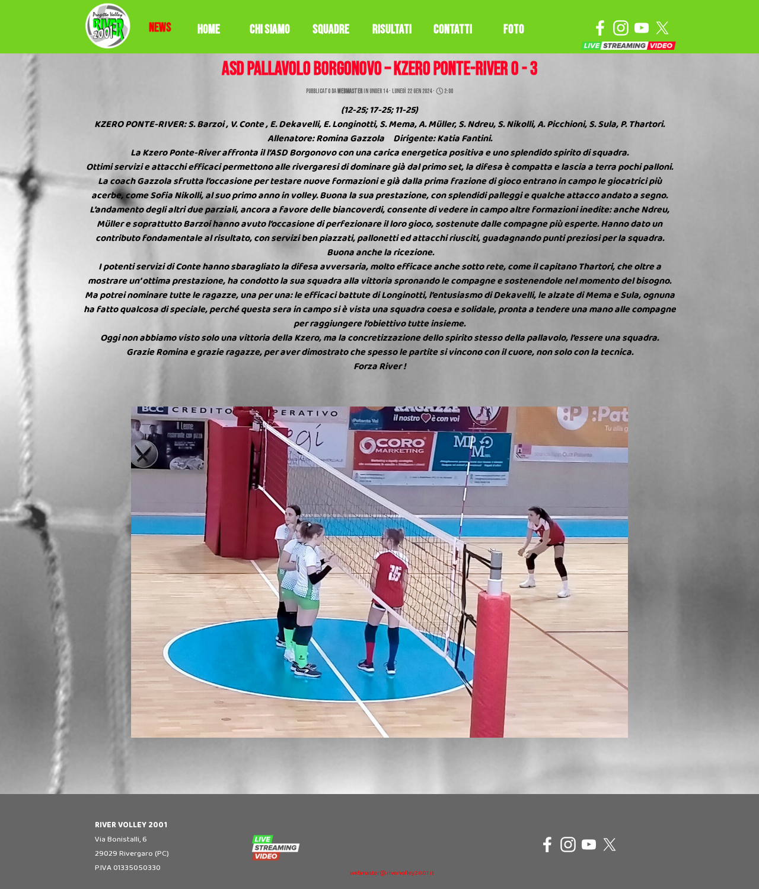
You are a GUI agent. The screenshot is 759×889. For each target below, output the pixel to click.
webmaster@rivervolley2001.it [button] (392, 873)
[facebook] (600, 28)
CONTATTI (452, 29)
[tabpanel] (160, 27)
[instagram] (621, 28)
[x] (662, 28)
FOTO (513, 29)
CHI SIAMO (270, 29)
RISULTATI (392, 29)
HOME (208, 29)
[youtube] (641, 28)
